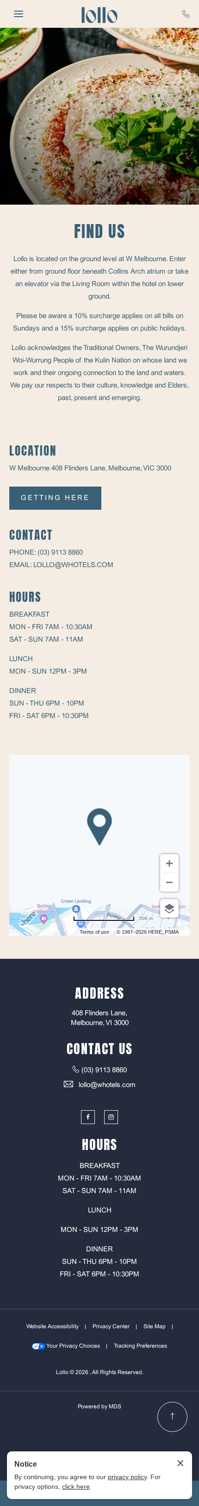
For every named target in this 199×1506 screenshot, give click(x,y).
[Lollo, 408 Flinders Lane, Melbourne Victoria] (99, 13)
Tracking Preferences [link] (140, 1346)
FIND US (99, 231)
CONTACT (31, 535)
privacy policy (127, 1477)
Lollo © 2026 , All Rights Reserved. (99, 1372)
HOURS (25, 597)
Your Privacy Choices (72, 1346)
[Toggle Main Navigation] (18, 14)
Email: (20, 565)
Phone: (22, 553)
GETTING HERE (55, 498)
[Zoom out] (169, 882)
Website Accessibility (52, 1327)
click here (76, 1486)
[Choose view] (169, 908)
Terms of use (94, 932)
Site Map (154, 1327)
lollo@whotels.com (73, 565)
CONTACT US (100, 1048)
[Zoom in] (169, 863)
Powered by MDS (99, 1407)
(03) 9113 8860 (60, 553)
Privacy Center (111, 1327)
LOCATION (32, 451)
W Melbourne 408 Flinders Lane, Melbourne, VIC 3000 (90, 468)
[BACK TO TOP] (172, 1417)
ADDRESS (99, 993)
